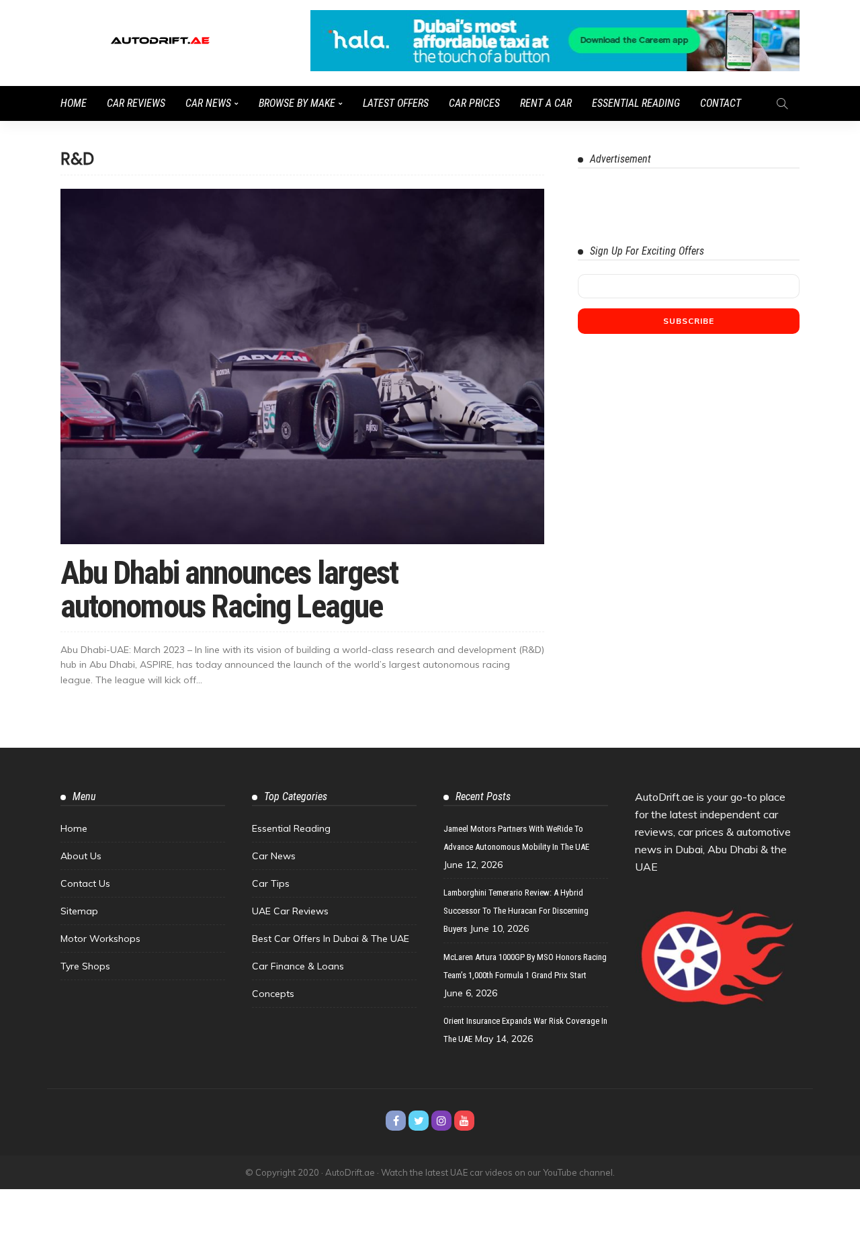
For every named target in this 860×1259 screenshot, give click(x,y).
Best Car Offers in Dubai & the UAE (330, 938)
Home (73, 103)
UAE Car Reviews (290, 911)
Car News (208, 103)
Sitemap (79, 911)
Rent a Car (546, 103)
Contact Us (85, 883)
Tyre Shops (85, 966)
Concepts (273, 994)
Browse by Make (297, 103)
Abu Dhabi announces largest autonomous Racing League (229, 589)
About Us (80, 856)
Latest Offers (396, 103)
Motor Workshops (100, 938)
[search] (782, 103)
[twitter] (418, 1121)
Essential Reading (636, 103)
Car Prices (474, 103)
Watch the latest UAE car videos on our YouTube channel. (498, 1172)
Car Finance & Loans (298, 966)
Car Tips (271, 883)
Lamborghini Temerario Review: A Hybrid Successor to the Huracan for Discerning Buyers (516, 910)
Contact (720, 103)
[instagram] (441, 1121)
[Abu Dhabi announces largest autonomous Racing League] (302, 366)
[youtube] (464, 1121)
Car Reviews (136, 103)
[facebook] (396, 1121)
